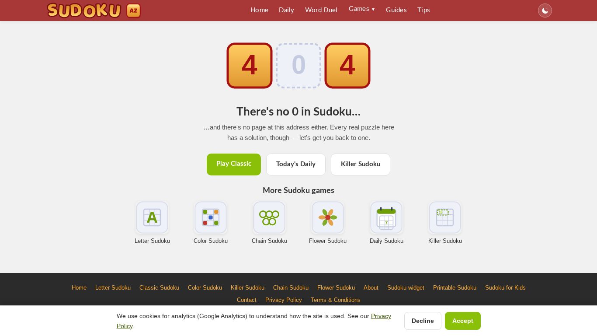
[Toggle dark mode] (545, 11)
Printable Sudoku (454, 287)
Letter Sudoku (152, 241)
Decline (423, 320)
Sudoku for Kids (505, 287)
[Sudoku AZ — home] (93, 10)
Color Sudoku (211, 241)
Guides (396, 10)
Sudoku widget (405, 287)
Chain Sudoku (269, 241)
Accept (462, 320)
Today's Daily (296, 164)
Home (259, 10)
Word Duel (321, 10)
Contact (247, 300)
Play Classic (233, 164)
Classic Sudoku (159, 287)
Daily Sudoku (386, 241)
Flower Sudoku (328, 241)
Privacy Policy (283, 300)
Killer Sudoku (360, 164)
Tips (423, 10)
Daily (287, 10)
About (371, 287)
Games (362, 9)
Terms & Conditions (336, 300)
